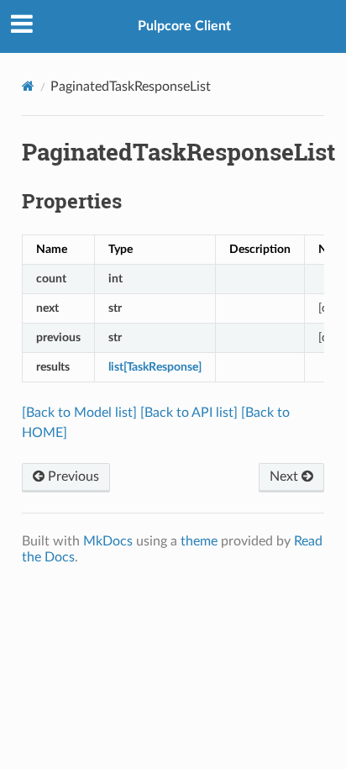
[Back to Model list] (79, 412)
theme (199, 541)
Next (285, 476)
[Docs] (28, 86)
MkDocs (108, 541)
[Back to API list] (189, 412)
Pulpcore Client (184, 26)
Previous (72, 476)
